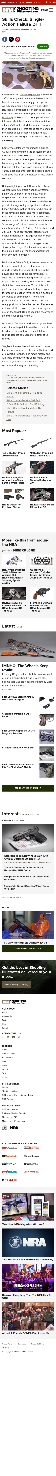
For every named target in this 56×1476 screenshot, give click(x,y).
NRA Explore (7, 1099)
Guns (4, 1065)
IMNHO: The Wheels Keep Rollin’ (25, 668)
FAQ (4, 1020)
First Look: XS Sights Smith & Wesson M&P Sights (18, 698)
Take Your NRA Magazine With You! (23, 1224)
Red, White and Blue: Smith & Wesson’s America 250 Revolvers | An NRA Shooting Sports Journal (13, 576)
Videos (5, 1077)
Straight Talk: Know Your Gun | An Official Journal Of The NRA (26, 857)
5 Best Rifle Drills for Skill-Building (25, 404)
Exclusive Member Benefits (14, 1113)
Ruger (20, 247)
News (4, 689)
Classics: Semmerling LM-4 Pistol (16, 715)
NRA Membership (10, 1109)
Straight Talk (10, 862)
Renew (29, 2)
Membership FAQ (10, 1117)
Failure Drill (12, 377)
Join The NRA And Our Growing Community (27, 1259)
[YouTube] (54, 2)
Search (5, 1028)
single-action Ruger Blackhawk (21, 380)
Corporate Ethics (37, 1344)
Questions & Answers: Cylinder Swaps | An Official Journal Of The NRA (41, 573)
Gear (4, 1061)
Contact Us (7, 1016)
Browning (7, 117)
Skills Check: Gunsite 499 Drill (23, 400)
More (19, 627)
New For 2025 (8, 1053)
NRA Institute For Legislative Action (17, 1095)
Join (22, 2)
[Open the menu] (51, 10)
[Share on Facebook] (4, 38)
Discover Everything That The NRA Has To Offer (26, 1296)
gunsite (40, 380)
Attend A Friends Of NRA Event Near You (26, 1333)
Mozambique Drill (30, 94)
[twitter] (11, 38)
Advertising (7, 1012)
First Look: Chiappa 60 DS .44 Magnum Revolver (18, 732)
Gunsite (6, 152)
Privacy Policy (7, 1344)
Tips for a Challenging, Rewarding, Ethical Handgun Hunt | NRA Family (23, 869)
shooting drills (26, 377)
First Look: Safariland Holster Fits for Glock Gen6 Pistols (18, 766)
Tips (4, 32)
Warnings (5, 1347)
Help (4, 1024)
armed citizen (24, 862)
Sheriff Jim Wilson (13, 820)
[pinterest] (17, 38)
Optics (5, 1069)
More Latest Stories (34, 788)
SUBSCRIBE (16, 984)
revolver (39, 377)
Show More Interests (34, 948)
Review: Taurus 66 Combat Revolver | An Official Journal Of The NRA (14, 607)
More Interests (29, 814)
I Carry (6, 907)
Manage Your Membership (13, 1121)
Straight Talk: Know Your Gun (18, 747)
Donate (37, 2)
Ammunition (7, 1057)
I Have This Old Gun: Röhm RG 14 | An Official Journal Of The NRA (41, 607)
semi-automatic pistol (41, 862)
